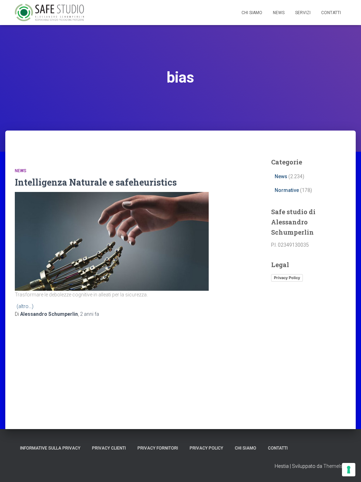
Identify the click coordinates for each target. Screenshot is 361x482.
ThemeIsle (334, 466)
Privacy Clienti (109, 448)
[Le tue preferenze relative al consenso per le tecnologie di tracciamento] (348, 469)
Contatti (331, 12)
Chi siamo (251, 12)
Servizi (303, 12)
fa (89, 314)
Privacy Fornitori (157, 448)
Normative (287, 190)
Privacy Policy (287, 277)
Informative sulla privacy (50, 448)
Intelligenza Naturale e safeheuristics (96, 182)
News (278, 12)
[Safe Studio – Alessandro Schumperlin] (49, 13)
